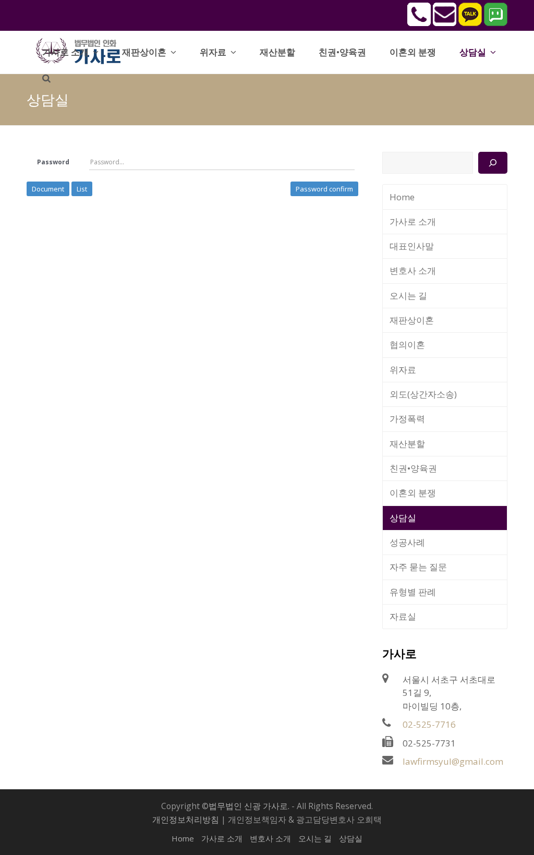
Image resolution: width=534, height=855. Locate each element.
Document (48, 189)
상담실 (403, 518)
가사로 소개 (413, 221)
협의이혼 (407, 345)
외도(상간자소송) (423, 394)
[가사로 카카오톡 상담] (470, 23)
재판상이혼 (412, 320)
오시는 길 (408, 296)
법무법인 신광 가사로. (249, 806)
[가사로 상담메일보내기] (444, 23)
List (82, 189)
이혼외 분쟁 (413, 493)
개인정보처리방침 (185, 819)
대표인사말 (412, 246)
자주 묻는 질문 (418, 567)
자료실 (403, 616)
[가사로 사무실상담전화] (419, 23)
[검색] (492, 163)
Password (53, 162)
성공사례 (407, 542)
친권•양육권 (413, 468)
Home (402, 197)
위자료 (403, 370)
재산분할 (407, 444)
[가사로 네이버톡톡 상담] (495, 23)
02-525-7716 (429, 724)
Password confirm (324, 189)
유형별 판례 (413, 592)
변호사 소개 (413, 270)
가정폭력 (407, 419)
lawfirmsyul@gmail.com (453, 761)
